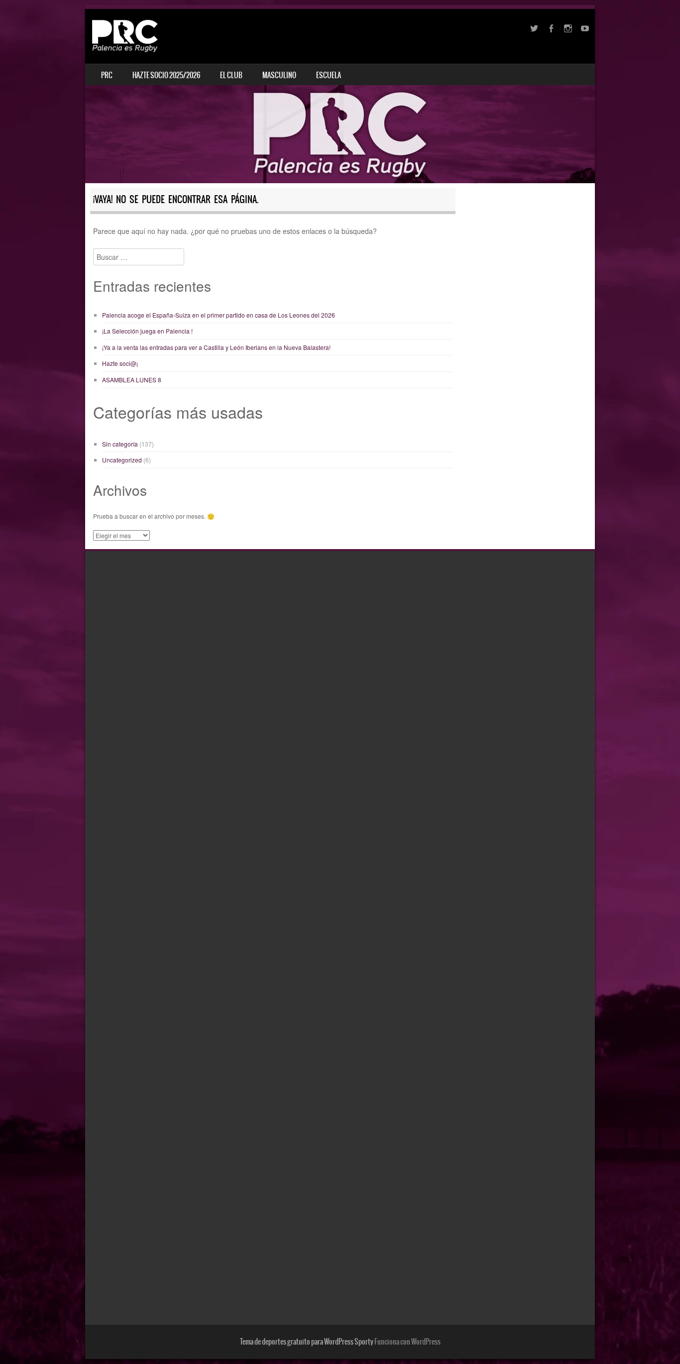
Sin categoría (120, 444)
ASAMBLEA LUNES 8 (131, 379)
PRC (107, 75)
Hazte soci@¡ (120, 363)
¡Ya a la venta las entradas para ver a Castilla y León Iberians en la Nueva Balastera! (216, 347)
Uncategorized (122, 459)
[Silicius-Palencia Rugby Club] (125, 36)
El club (231, 75)
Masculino (279, 75)
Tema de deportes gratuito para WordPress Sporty (306, 1341)
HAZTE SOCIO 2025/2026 (166, 75)
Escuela (328, 75)
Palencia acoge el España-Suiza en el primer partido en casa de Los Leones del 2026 (218, 315)
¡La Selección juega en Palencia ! (147, 331)
